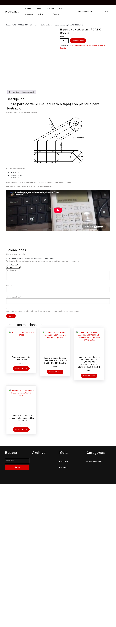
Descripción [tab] (14, 92)
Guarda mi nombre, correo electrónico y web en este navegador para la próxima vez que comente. (42, 311)
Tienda (61, 9)
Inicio (8, 25)
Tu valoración (11, 270)
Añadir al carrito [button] (21, 368)
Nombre (9, 285)
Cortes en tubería (47, 25)
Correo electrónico (13, 297)
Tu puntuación (12, 265)
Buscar (108, 12)
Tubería (36, 25)
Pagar (38, 9)
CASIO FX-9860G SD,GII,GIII (22, 25)
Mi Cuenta (50, 9)
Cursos (56, 14)
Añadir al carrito (78, 41)
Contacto (29, 14)
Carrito (28, 9)
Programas (12, 11)
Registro (64, 461)
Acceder (64, 467)
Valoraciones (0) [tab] (28, 92)
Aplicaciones (43, 14)
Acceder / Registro (85, 12)
